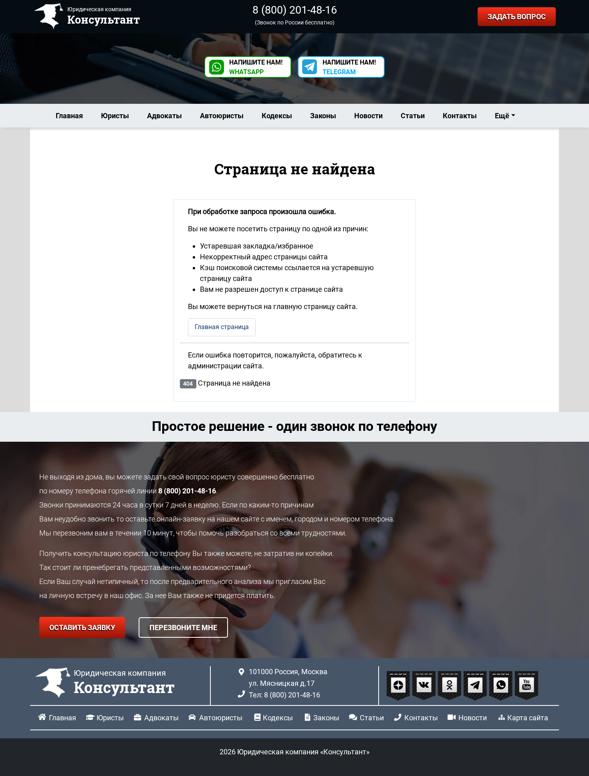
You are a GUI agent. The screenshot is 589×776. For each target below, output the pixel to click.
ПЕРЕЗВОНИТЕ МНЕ (183, 627)
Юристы (115, 115)
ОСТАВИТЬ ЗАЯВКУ (82, 627)
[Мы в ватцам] (501, 685)
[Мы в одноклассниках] (450, 685)
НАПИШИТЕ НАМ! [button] (255, 67)
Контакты (460, 115)
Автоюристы (222, 115)
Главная (69, 115)
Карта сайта (527, 717)
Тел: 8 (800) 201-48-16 (284, 695)
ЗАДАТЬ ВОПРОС (517, 16)
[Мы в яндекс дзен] (399, 685)
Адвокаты (164, 115)
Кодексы (277, 115)
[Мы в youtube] (526, 685)
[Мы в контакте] (425, 685)
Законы (323, 115)
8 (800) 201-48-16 (294, 10)
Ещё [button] (502, 115)
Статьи (413, 115)
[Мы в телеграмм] (476, 685)
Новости (368, 115)
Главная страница (222, 327)
